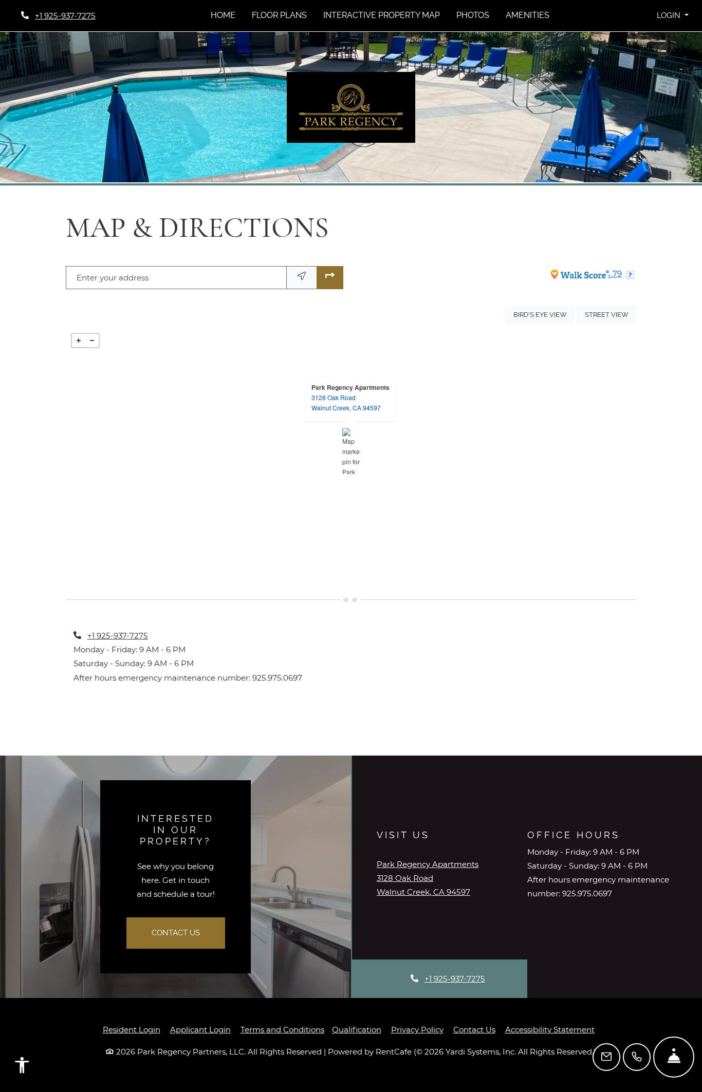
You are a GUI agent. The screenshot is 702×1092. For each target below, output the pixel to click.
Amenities (527, 15)
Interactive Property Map (381, 15)
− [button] (92, 340)
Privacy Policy (417, 1029)
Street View (610, 314)
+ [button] (78, 340)
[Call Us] (637, 1057)
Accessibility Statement (550, 1029)
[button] (672, 15)
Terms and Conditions (282, 1029)
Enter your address (113, 278)
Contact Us (176, 932)
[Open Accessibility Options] (22, 1067)
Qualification (356, 1029)
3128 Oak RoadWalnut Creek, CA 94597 (346, 402)
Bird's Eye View (544, 314)
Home (223, 15)
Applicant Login (200, 1029)
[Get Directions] (330, 277)
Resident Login (131, 1029)
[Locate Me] (301, 277)
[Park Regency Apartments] (351, 451)
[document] (351, 451)
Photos (472, 15)
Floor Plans (279, 15)
